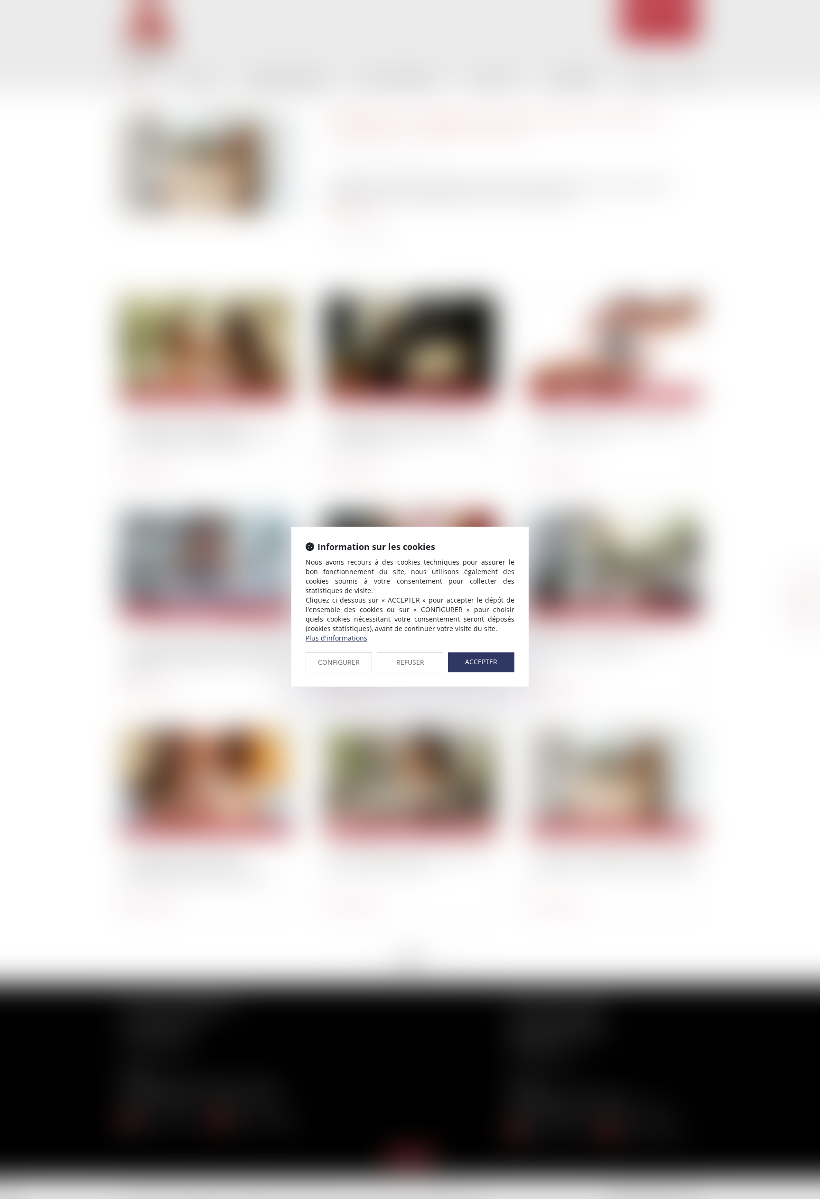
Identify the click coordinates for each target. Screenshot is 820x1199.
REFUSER (410, 662)
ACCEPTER (481, 661)
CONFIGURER (339, 662)
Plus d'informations (336, 637)
